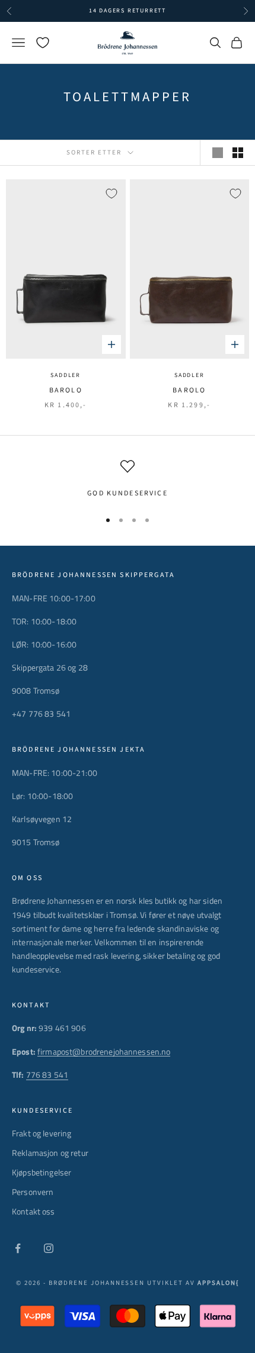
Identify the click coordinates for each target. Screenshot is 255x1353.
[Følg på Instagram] (49, 1248)
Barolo (65, 390)
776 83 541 (47, 1074)
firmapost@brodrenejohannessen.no (103, 1051)
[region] (127, 479)
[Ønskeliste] (43, 43)
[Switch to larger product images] (217, 152)
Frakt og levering (41, 1133)
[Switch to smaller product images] (237, 152)
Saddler (65, 375)
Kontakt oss (33, 1211)
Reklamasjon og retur (50, 1152)
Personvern (32, 1192)
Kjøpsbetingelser (41, 1172)
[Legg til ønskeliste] (111, 193)
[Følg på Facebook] (18, 1248)
